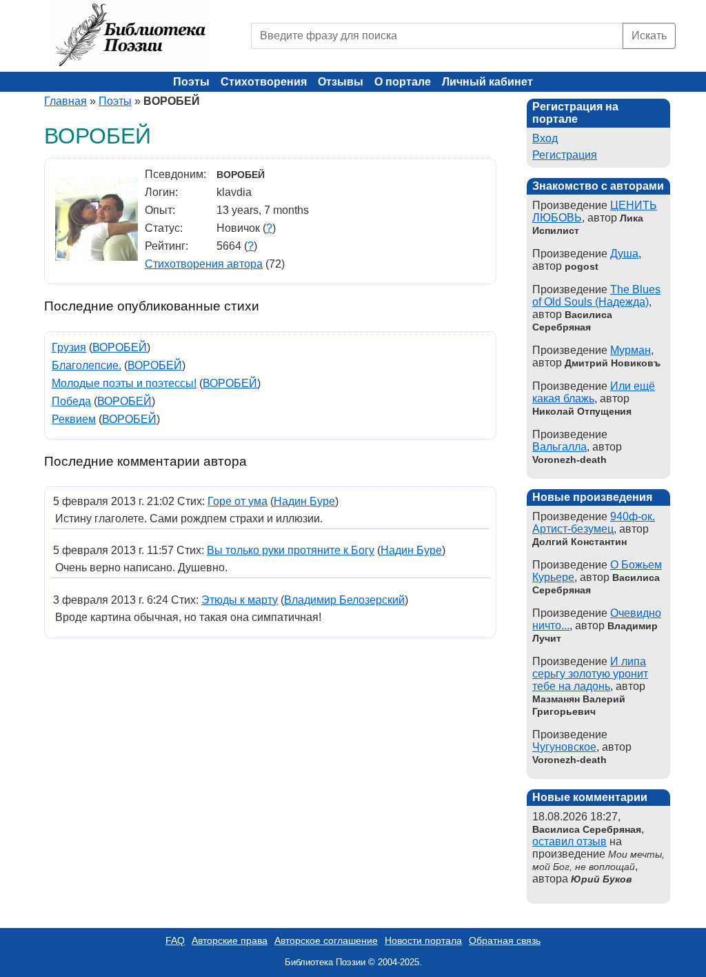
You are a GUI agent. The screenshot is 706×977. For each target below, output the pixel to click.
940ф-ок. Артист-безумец (593, 523)
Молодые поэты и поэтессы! (124, 383)
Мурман (630, 350)
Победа (71, 401)
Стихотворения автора (204, 264)
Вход (545, 138)
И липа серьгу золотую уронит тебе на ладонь (590, 673)
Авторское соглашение (326, 940)
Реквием (74, 419)
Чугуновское (564, 747)
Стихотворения (264, 82)
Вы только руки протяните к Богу (290, 550)
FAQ (175, 940)
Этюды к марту (239, 600)
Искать (649, 35)
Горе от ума (238, 501)
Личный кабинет (487, 82)
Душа (624, 253)
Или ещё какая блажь (593, 392)
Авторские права (230, 940)
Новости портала (423, 940)
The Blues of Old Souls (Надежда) (596, 296)
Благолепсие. (86, 365)
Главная (65, 101)
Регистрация (564, 155)
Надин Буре (304, 501)
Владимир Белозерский (344, 600)
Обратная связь (505, 940)
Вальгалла (559, 447)
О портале (402, 82)
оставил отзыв (569, 841)
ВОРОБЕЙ (119, 347)
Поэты (191, 82)
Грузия (69, 347)
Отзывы (340, 82)
